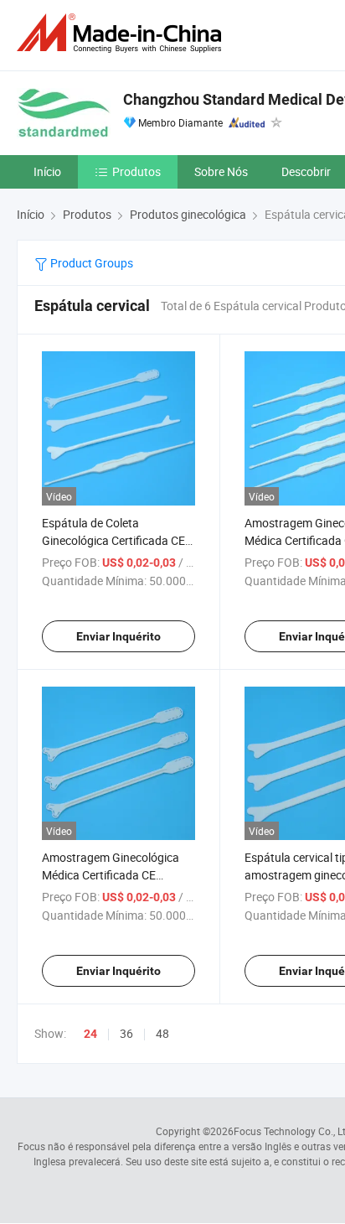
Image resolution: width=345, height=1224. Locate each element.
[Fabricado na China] (122, 33)
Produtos (136, 171)
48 (162, 1033)
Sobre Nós (221, 171)
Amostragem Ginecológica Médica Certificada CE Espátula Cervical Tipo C (110, 874)
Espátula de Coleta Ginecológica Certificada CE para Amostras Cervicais (113, 540)
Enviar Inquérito (118, 636)
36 (126, 1033)
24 (90, 1033)
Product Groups (90, 263)
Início (47, 171)
